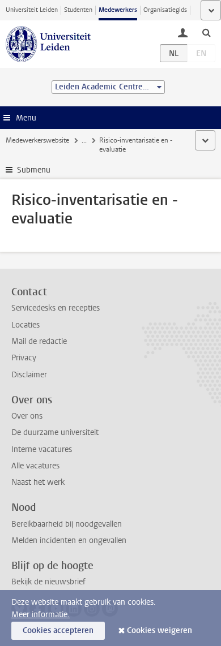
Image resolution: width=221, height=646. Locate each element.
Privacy (23, 357)
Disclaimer (29, 374)
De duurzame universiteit (55, 432)
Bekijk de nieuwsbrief (48, 581)
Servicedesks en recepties (55, 308)
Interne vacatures (41, 449)
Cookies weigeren (159, 630)
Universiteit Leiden (32, 10)
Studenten (78, 10)
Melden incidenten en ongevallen (68, 540)
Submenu (33, 170)
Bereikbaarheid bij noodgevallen (66, 524)
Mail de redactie (39, 341)
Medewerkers (118, 10)
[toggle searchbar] (206, 32)
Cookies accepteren (58, 630)
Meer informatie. (40, 614)
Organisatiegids (165, 10)
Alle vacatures (35, 465)
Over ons (26, 416)
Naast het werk (38, 482)
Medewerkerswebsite (37, 140)
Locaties (25, 325)
